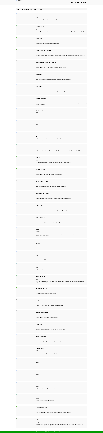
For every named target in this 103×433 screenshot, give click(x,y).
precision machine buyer (54, 67)
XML (59, 431)
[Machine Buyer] (19, 0)
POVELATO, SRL (39, 324)
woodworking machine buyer (40, 19)
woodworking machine (43, 198)
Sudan (37, 160)
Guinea (37, 410)
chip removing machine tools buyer (78, 281)
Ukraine (37, 255)
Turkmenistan (38, 231)
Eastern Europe (38, 76)
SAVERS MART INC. (39, 74)
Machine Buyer (63, 431)
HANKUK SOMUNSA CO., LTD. (41, 288)
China (37, 112)
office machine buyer (60, 138)
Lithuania (37, 291)
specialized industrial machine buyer (42, 91)
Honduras (37, 362)
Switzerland (38, 243)
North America (38, 53)
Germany (37, 422)
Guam (37, 29)
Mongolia (37, 65)
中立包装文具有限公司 (39, 38)
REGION (77, 2)
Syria (36, 207)
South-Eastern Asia (39, 88)
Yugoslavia (37, 219)
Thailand (37, 195)
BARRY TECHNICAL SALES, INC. (42, 145)
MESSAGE (83, 2)
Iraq (36, 338)
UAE (36, 136)
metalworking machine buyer (40, 67)
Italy (36, 314)
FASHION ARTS (38, 360)
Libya (36, 303)
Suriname (37, 41)
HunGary (37, 350)
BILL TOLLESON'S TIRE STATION (42, 181)
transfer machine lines (70, 115)
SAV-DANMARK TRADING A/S (41, 253)
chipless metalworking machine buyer (59, 115)
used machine (48, 317)
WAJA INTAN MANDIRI (40, 395)
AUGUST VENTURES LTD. (40, 217)
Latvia (37, 17)
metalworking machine (49, 19)
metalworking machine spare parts (73, 210)
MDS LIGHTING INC (39, 110)
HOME (71, 2)
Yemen (37, 124)
